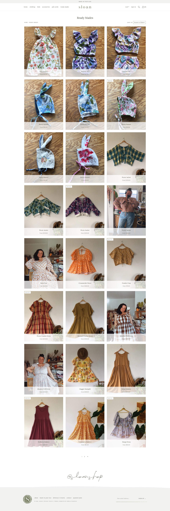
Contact (69, 498)
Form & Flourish (72, 501)
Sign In (133, 7)
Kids (38, 7)
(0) (145, 7)
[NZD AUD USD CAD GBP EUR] (127, 7)
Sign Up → (142, 498)
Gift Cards (55, 7)
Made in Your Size (45, 498)
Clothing (32, 7)
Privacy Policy (48, 501)
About (36, 498)
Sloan (41, 501)
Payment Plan (77, 498)
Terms (56, 501)
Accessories (46, 7)
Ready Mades (64, 7)
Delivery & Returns (59, 498)
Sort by (130, 22)
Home (26, 7)
